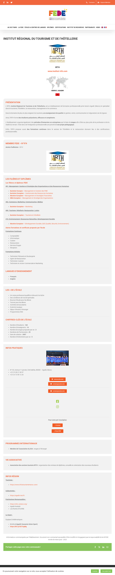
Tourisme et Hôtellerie (25, 215)
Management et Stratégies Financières (31, 196)
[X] (99, 547)
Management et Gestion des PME (29, 191)
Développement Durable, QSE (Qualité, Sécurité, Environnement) (39, 224)
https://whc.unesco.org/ (18, 504)
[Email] (107, 547)
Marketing (21, 206)
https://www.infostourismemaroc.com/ (24, 485)
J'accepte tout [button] (106, 571)
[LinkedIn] (103, 547)
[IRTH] (57, 351)
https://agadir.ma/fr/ (17, 495)
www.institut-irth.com (57, 71)
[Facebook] (95, 547)
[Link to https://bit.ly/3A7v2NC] (57, 406)
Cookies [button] (94, 571)
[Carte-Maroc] (57, 77)
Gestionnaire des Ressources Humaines (31, 193)
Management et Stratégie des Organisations (31, 198)
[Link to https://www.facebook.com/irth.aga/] (57, 401)
